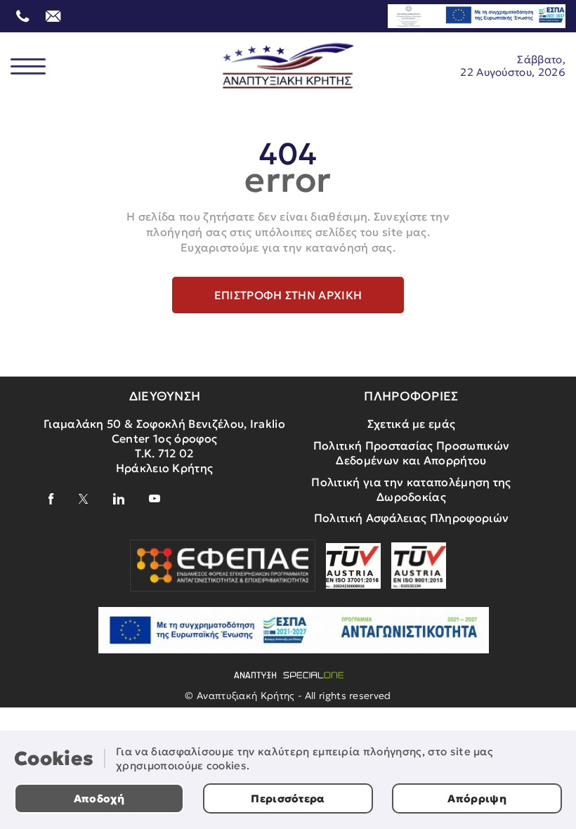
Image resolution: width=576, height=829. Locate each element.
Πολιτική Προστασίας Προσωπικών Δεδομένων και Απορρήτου (411, 452)
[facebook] (51, 499)
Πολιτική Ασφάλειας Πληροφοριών (411, 518)
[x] (84, 498)
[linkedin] (118, 499)
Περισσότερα (288, 798)
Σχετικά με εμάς (411, 424)
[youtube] (154, 498)
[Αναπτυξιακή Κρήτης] (288, 66)
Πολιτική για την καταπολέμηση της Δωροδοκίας (411, 489)
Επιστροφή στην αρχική (288, 295)
